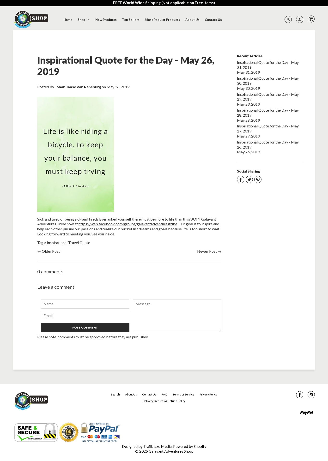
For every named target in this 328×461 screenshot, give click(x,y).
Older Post (51, 251)
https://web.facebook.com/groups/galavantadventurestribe (128, 224)
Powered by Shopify (189, 446)
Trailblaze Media (157, 446)
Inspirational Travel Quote (68, 242)
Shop (82, 20)
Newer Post (207, 251)
